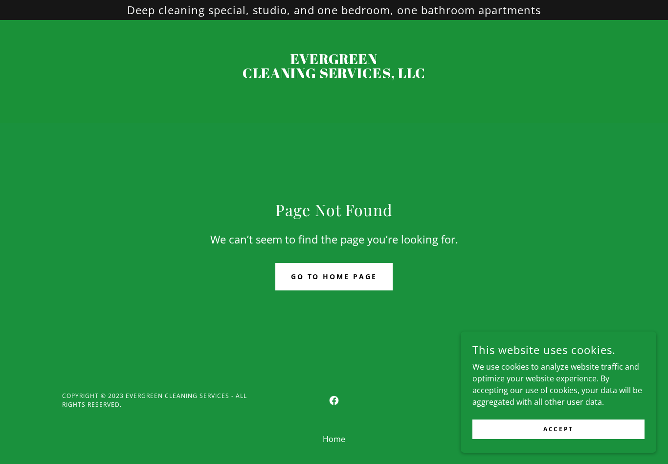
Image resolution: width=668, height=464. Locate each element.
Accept (558, 429)
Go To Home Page (334, 276)
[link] (334, 75)
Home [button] (334, 439)
